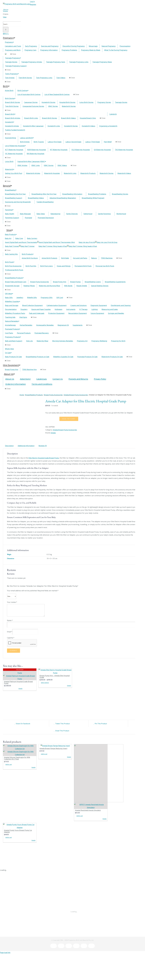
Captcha (10, 638)
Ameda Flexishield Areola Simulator (88, 810)
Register (33, 4)
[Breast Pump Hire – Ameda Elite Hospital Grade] (55, 671)
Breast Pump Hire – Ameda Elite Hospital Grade (55, 676)
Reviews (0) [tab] (43, 446)
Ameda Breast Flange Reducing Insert (53, 748)
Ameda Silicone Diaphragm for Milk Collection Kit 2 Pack (17, 758)
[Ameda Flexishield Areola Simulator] (90, 776)
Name (10, 620)
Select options (45, 682)
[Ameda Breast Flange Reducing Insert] (55, 745)
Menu (6, 34)
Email (9, 632)
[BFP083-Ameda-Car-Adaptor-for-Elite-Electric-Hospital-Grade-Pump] (22, 402)
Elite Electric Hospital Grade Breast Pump (44, 458)
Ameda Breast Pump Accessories (65, 430)
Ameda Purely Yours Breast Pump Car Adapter (18, 831)
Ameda (53, 433)
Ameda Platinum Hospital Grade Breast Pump (18, 682)
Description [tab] (9, 446)
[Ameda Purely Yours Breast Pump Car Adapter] (19, 826)
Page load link (5, 952)
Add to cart (68, 419)
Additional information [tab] (26, 446)
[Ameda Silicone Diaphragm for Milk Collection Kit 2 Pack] (19, 750)
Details (20, 688)
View (4, 17)
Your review (12, 602)
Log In (32, 1)
